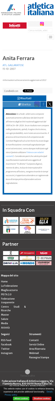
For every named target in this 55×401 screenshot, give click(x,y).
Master (5, 314)
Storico (26, 104)
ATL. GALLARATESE (13, 65)
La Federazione (9, 285)
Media (4, 323)
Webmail (34, 353)
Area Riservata (37, 348)
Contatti (34, 340)
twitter (36, 24)
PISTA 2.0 (6, 294)
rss (48, 24)
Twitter (5, 348)
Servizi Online (36, 344)
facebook (31, 24)
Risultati (25, 98)
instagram (42, 24)
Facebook (6, 344)
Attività (5, 327)
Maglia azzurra (9, 290)
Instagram (7, 353)
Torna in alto (27, 375)
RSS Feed (6, 340)
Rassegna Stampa (39, 357)
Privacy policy (11, 395)
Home (4, 281)
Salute (4, 319)
